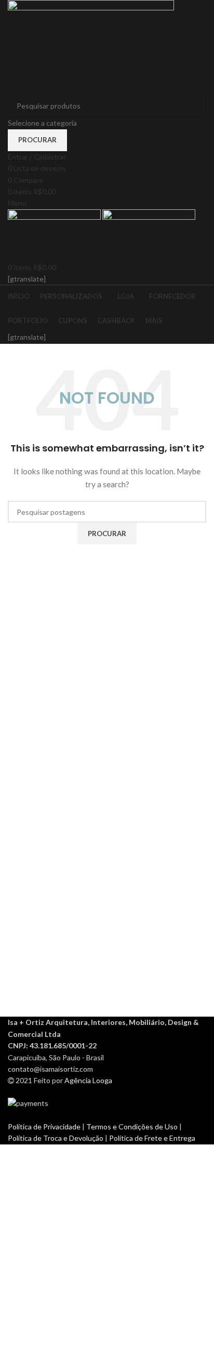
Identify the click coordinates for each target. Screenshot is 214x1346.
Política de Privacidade (45, 1126)
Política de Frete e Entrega (152, 1138)
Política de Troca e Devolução (56, 1138)
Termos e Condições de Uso (132, 1126)
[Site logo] (91, 46)
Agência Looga (88, 1080)
